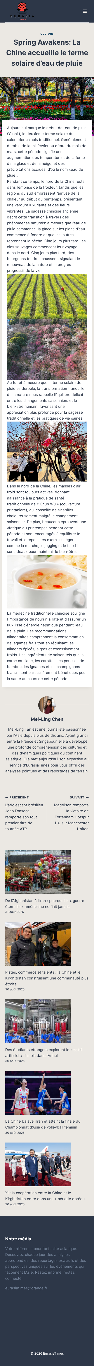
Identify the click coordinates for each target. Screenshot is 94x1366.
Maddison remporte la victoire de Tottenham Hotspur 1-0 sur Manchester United (71, 813)
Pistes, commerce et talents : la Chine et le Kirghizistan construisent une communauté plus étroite (47, 978)
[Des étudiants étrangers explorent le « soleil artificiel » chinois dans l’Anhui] (47, 1021)
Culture (47, 33)
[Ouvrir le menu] (84, 11)
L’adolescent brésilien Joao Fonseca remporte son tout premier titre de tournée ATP (24, 813)
